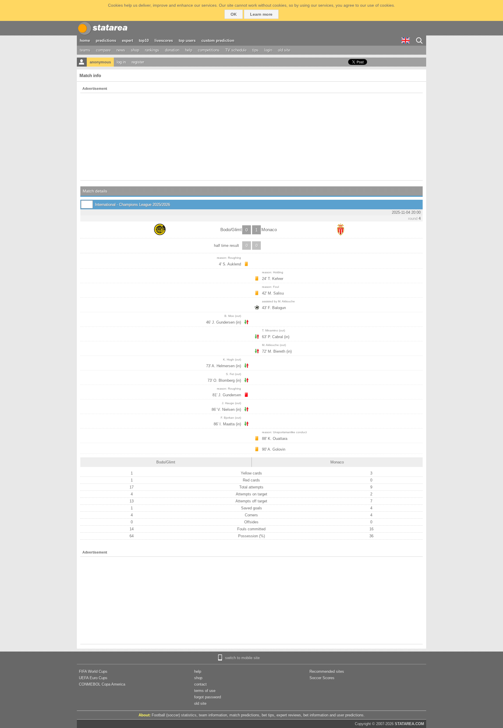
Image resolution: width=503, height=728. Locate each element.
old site (284, 50)
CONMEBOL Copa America (102, 684)
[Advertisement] (251, 136)
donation (172, 50)
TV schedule (236, 50)
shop (135, 50)
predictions (106, 40)
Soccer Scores (321, 678)
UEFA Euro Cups (93, 678)
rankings (152, 50)
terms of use (204, 690)
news (120, 50)
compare (103, 50)
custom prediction (217, 40)
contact (200, 684)
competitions (208, 50)
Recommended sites (326, 671)
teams (85, 50)
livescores (164, 40)
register (138, 62)
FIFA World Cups (93, 671)
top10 (144, 40)
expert (127, 40)
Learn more (261, 14)
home (85, 40)
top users (187, 40)
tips (255, 50)
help (188, 50)
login (268, 50)
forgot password (207, 697)
